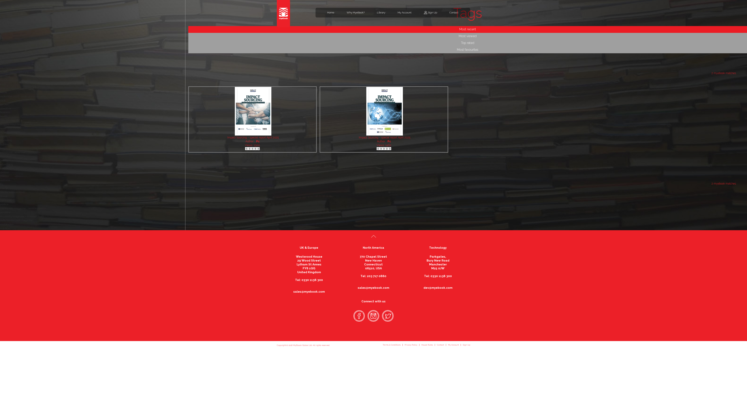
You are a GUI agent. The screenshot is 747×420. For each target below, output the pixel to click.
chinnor (4, 176)
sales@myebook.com (309, 291)
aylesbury (5, 168)
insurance (5, 156)
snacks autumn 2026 (12, 192)
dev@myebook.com (437, 288)
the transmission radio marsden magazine (24, 80)
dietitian (4, 172)
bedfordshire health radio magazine (20, 72)
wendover (5, 108)
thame (4, 188)
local (3, 100)
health (3, 116)
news (3, 128)
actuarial (5, 76)
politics (4, 204)
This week (5, 20)
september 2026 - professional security (22, 96)
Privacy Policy (411, 345)
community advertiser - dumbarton (20, 152)
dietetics (5, 136)
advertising (6, 164)
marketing (6, 140)
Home (330, 12)
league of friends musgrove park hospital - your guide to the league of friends (44, 148)
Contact (453, 12)
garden (4, 104)
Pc (258, 141)
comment (5, 200)
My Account (404, 12)
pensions (5, 212)
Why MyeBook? (356, 12)
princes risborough (11, 88)
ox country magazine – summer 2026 (22, 216)
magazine (6, 52)
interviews (6, 68)
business (5, 112)
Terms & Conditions (392, 345)
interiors (4, 56)
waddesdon (6, 224)
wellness (5, 180)
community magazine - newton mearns (23, 208)
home (3, 92)
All (1, 38)
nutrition (5, 228)
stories (3, 60)
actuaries (5, 64)
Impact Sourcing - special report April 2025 (253, 137)
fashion (4, 144)
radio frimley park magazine (16, 220)
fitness (3, 196)
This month (6, 24)
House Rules (427, 345)
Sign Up (432, 12)
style (2, 132)
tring (2, 84)
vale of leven (7, 120)
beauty (4, 160)
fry (1, 184)
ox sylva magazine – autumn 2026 (20, 124)
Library (381, 12)
